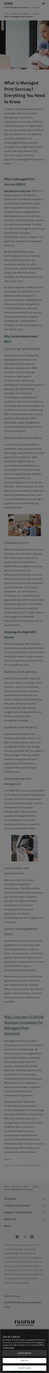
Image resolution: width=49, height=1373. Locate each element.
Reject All (24, 1360)
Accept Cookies (24, 1368)
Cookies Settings (24, 1353)
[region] (24, 1351)
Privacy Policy (8, 1348)
